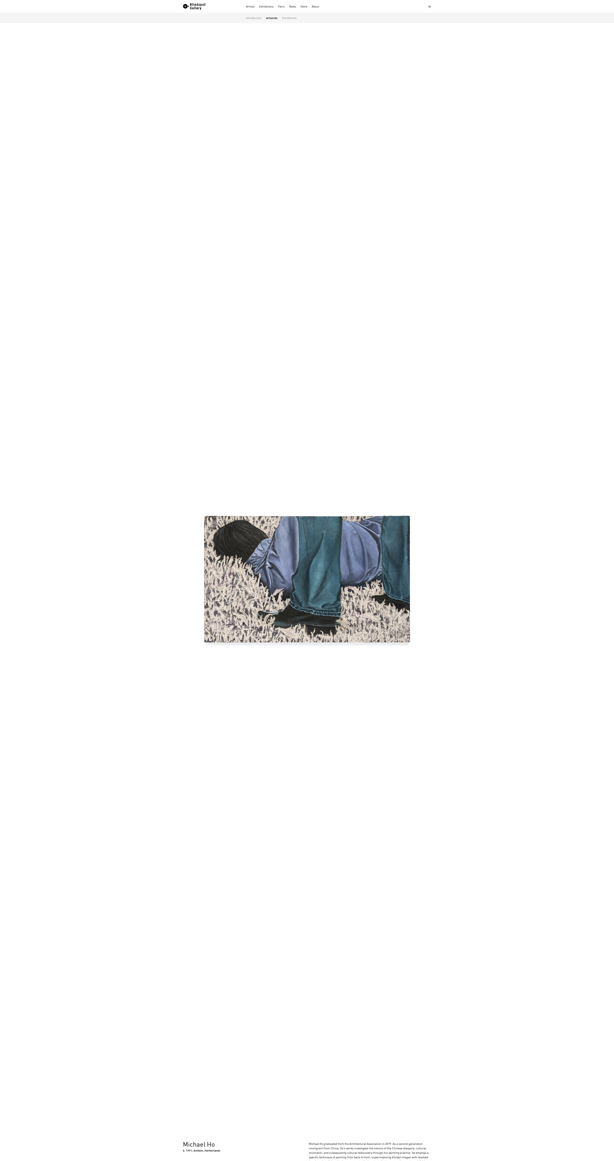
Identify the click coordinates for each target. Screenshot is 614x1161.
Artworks (272, 18)
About (315, 6)
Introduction (254, 18)
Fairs (281, 6)
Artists (250, 6)
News (292, 6)
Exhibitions (266, 6)
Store (304, 6)
